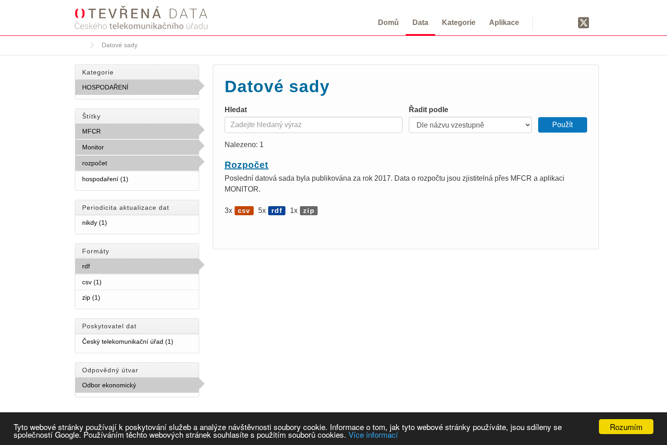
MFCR (120, 131)
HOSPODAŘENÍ (135, 89)
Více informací (373, 434)
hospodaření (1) (139, 179)
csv (244, 210)
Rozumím (626, 426)
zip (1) (111, 297)
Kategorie (459, 22)
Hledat (236, 110)
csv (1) (112, 282)
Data (420, 22)
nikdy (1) (118, 222)
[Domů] (141, 17)
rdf (109, 266)
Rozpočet (247, 165)
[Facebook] (566, 22)
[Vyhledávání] (550, 22)
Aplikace (504, 22)
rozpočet (127, 163)
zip (308, 210)
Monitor (124, 147)
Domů (388, 22)
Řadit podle (428, 110)
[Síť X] (584, 23)
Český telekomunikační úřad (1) (140, 343)
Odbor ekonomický (133, 387)
